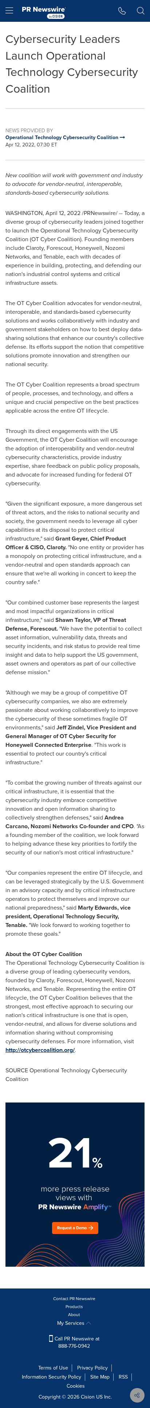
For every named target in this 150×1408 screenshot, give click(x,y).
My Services (71, 1323)
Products (74, 1306)
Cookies (76, 1386)
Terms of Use (53, 1368)
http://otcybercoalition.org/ (40, 1050)
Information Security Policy (51, 1377)
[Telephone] (122, 11)
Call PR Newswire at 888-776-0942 (76, 1342)
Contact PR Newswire (74, 1298)
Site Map (100, 1377)
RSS (123, 1377)
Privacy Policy (92, 1368)
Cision (88, 1397)
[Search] (140, 11)
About (74, 1314)
